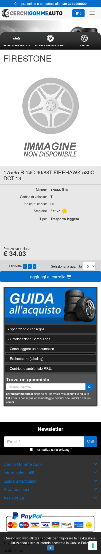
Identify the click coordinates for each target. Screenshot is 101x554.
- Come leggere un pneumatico (31, 348)
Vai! (90, 441)
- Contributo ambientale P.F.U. (30, 368)
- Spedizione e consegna (26, 329)
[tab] (16, 41)
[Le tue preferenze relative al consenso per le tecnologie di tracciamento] (92, 545)
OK (51, 548)
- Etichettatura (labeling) (25, 358)
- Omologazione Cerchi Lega (29, 338)
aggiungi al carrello (48, 276)
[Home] (32, 13)
